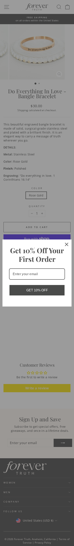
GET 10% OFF (37, 290)
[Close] (67, 244)
